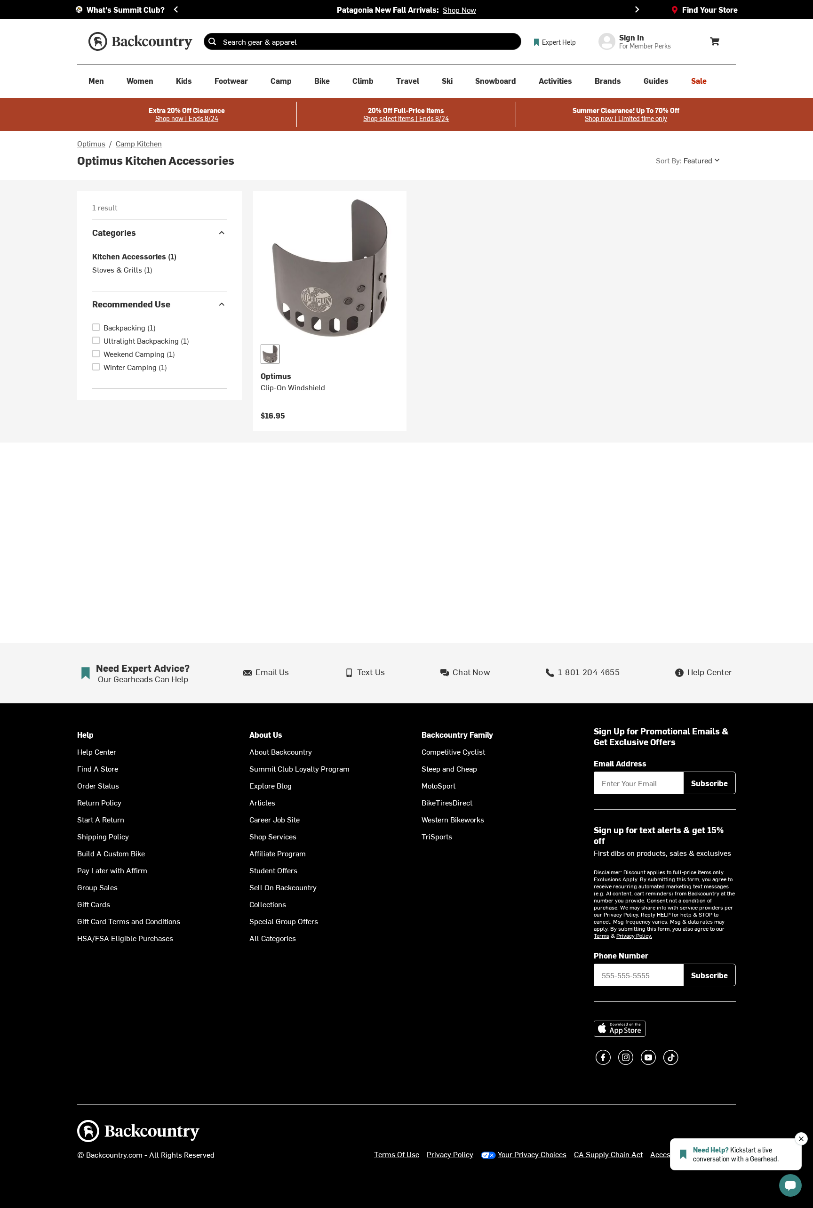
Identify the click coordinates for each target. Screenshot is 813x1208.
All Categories (272, 937)
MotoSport (438, 785)
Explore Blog (270, 785)
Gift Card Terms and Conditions (128, 921)
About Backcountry (280, 751)
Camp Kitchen (139, 143)
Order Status (98, 785)
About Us (265, 735)
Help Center (96, 751)
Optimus (91, 143)
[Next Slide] (637, 9)
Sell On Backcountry (283, 887)
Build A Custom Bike (111, 853)
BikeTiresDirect (447, 802)
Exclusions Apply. (617, 879)
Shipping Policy (103, 836)
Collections (267, 904)
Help (85, 735)
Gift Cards (93, 904)
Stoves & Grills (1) (122, 269)
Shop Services (272, 836)
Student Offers (273, 870)
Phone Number (621, 955)
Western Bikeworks (453, 819)
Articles (262, 802)
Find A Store (97, 768)
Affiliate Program (277, 853)
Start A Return (100, 819)
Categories (114, 232)
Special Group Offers (283, 921)
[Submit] (212, 41)
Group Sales (97, 887)
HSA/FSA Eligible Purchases (125, 937)
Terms (601, 935)
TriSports (437, 836)
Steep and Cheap (449, 768)
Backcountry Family (457, 735)
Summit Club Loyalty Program (299, 768)
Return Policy (99, 802)
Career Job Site (274, 819)
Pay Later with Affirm (112, 870)
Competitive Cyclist (453, 751)
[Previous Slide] (176, 9)
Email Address (620, 763)
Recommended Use (131, 304)
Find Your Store (710, 9)
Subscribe (709, 783)
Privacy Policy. (634, 935)
